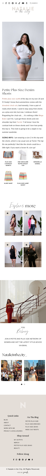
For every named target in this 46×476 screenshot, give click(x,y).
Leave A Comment (23, 194)
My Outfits (18, 440)
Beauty (17, 448)
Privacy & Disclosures (13, 431)
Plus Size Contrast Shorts (8, 163)
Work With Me (9, 428)
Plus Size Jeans (31, 427)
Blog (6, 420)
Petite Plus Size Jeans (23, 445)
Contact (7, 425)
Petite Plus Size (31, 421)
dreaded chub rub (10, 105)
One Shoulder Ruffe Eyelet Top (23, 163)
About (6, 422)
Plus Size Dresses (32, 424)
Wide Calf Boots (32, 429)
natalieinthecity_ (14, 355)
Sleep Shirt (8, 183)
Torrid (19, 122)
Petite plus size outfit (11, 99)
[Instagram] (20, 379)
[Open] (11, 370)
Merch (16, 442)
